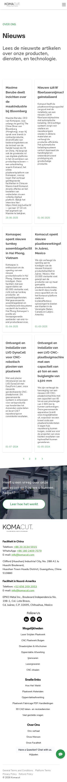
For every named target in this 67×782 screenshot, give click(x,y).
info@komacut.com (23, 555)
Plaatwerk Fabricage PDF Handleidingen (33, 703)
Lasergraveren (33, 664)
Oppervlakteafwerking (33, 697)
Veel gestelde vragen (32, 715)
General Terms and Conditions (18, 770)
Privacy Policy (10, 774)
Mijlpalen (33, 754)
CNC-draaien (33, 669)
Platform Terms (43, 770)
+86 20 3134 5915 (25, 547)
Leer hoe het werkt (24, 504)
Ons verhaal (33, 731)
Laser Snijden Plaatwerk (33, 634)
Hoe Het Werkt (33, 685)
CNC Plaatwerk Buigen (32, 640)
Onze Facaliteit (33, 742)
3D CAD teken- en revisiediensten (33, 709)
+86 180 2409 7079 (29, 551)
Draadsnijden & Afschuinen (33, 646)
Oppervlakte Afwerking (33, 652)
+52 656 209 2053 (25, 586)
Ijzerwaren (33, 658)
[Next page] (42, 459)
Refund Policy (26, 774)
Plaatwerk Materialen (32, 691)
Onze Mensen (33, 736)
